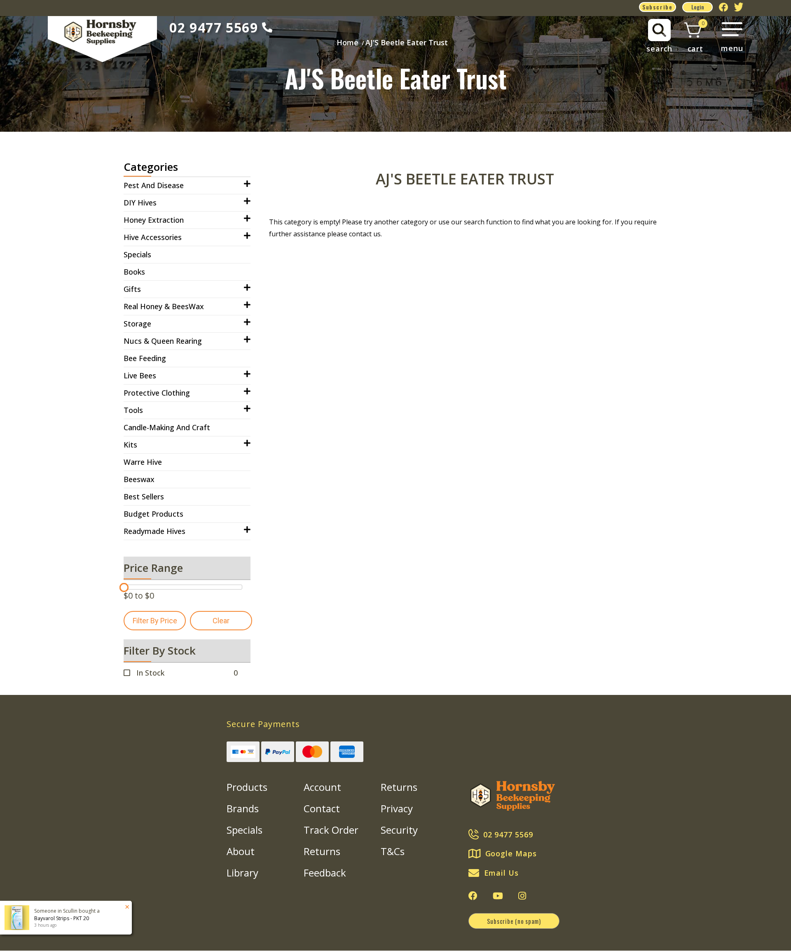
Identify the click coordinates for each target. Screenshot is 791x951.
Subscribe (657, 6)
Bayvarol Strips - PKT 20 (61, 918)
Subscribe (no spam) (514, 920)
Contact (322, 808)
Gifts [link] (132, 289)
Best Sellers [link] (144, 496)
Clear (221, 620)
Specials (244, 830)
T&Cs (393, 851)
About (241, 851)
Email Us (501, 873)
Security (399, 830)
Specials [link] (137, 254)
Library (242, 872)
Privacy (397, 808)
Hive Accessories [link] (153, 237)
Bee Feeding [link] (145, 358)
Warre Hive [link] (143, 462)
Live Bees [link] (140, 375)
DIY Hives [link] (140, 202)
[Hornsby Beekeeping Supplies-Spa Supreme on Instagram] (522, 895)
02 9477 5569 (213, 27)
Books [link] (134, 272)
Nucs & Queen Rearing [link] (163, 341)
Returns (322, 851)
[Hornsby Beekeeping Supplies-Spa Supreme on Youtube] (498, 895)
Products (247, 787)
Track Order (331, 830)
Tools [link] (133, 410)
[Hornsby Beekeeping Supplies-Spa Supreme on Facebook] (472, 895)
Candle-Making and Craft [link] (167, 427)
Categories (151, 166)
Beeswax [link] (139, 479)
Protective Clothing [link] (157, 393)
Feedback (325, 872)
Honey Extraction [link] (154, 220)
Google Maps (511, 853)
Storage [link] (137, 324)
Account (322, 787)
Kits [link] (130, 445)
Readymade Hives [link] (154, 531)
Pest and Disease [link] (154, 185)
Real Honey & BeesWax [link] (164, 306)
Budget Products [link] (153, 514)
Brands (243, 808)
